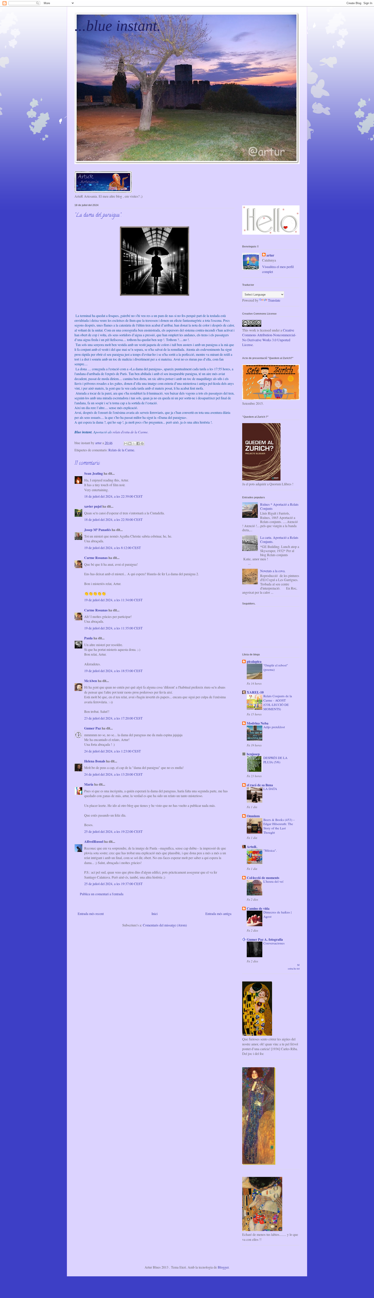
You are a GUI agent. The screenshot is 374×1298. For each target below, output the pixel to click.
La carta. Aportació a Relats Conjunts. (279, 539)
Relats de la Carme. (121, 450)
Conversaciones (274, 943)
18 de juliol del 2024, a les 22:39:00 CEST (113, 496)
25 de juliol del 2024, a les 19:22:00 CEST (113, 831)
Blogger (223, 1267)
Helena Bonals (94, 761)
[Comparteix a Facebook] (138, 443)
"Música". (270, 850)
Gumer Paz (92, 728)
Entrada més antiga (218, 913)
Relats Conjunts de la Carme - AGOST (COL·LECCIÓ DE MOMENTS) (277, 702)
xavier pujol (93, 506)
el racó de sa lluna (260, 784)
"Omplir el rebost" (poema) (275, 667)
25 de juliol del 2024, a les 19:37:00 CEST (113, 883)
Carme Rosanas (96, 557)
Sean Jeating (93, 473)
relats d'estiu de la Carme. (131, 432)
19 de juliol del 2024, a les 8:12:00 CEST (112, 547)
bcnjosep (253, 753)
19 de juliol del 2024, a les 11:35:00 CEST (113, 628)
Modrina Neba (257, 723)
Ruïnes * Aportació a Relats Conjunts (279, 506)
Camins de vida (258, 908)
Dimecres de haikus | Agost (277, 914)
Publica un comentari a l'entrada (101, 894)
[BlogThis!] (130, 443)
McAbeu (90, 680)
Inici (155, 913)
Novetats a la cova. (272, 571)
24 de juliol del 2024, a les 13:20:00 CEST (113, 774)
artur (270, 255)
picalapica (254, 661)
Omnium (253, 815)
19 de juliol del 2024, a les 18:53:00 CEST (113, 670)
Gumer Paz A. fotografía (265, 939)
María (88, 784)
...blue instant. (117, 25)
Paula (88, 637)
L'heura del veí (273, 881)
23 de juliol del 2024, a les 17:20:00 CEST (113, 718)
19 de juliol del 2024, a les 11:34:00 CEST (113, 600)
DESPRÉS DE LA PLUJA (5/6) (275, 759)
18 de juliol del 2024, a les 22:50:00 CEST (113, 519)
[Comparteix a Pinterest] (142, 443)
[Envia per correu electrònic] (126, 443)
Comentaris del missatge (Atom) (165, 925)
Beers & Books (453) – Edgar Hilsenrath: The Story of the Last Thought (279, 826)
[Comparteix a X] (134, 443)
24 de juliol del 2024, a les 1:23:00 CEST (112, 751)
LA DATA (270, 788)
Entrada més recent (91, 913)
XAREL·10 (255, 692)
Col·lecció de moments (263, 877)
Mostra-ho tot (294, 966)
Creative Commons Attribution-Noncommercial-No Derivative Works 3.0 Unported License (269, 337)
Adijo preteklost (274, 727)
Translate (274, 300)
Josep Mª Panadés (97, 529)
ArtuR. (252, 846)
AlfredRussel (93, 841)
